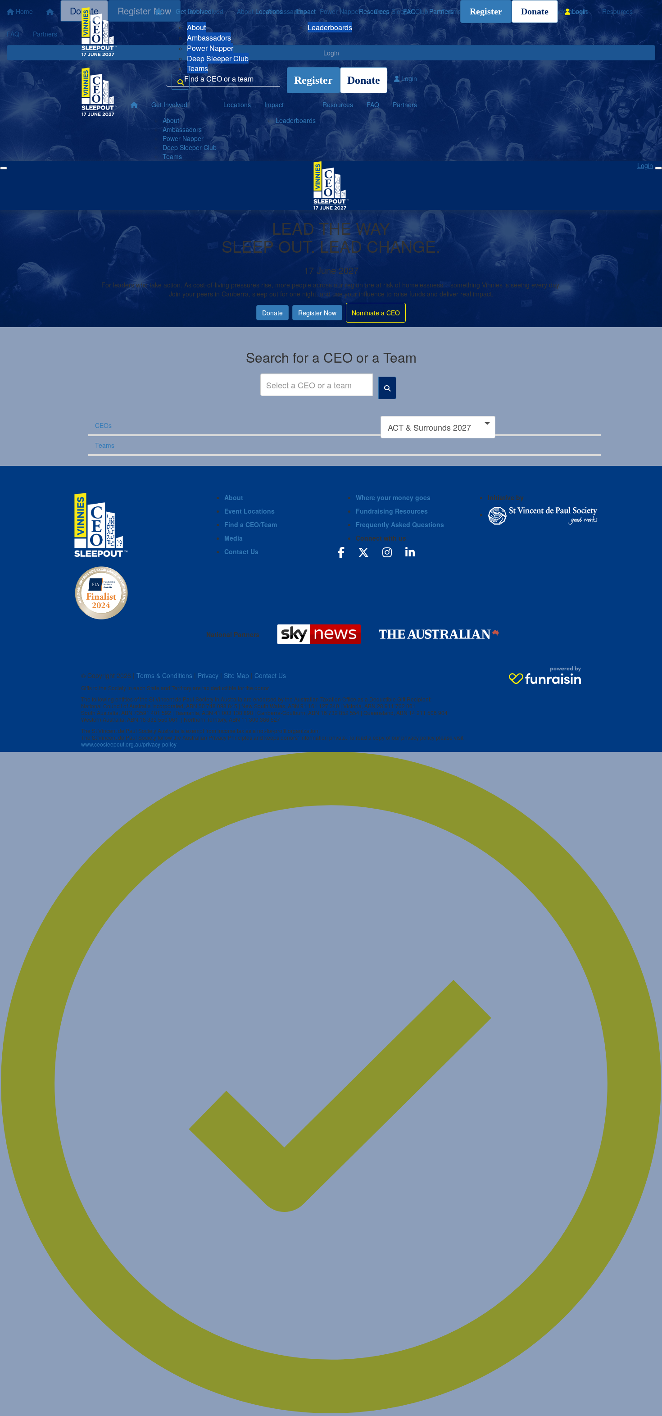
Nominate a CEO (376, 312)
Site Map (236, 675)
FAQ (409, 11)
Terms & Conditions (164, 675)
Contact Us (241, 551)
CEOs (103, 425)
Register (486, 11)
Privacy (208, 675)
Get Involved (194, 11)
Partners (441, 11)
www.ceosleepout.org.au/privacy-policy (129, 744)
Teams (197, 68)
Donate (535, 11)
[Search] (181, 82)
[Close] (658, 168)
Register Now (317, 312)
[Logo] (99, 31)
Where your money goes (393, 497)
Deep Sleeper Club (218, 58)
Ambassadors (209, 37)
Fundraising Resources (392, 510)
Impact (306, 11)
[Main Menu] (3, 168)
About (196, 27)
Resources (374, 11)
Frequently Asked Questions (400, 524)
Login (579, 11)
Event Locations (249, 510)
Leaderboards (330, 27)
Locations (269, 11)
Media (233, 537)
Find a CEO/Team (250, 524)
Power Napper (210, 48)
